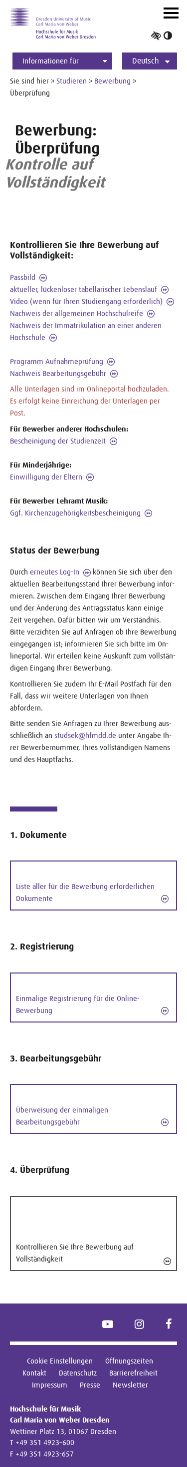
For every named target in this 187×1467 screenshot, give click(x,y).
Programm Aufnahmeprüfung (56, 361)
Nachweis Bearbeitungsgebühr (58, 373)
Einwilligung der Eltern (46, 476)
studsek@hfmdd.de (85, 735)
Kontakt (34, 1372)
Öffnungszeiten (129, 1360)
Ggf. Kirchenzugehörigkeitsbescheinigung (75, 512)
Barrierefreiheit (133, 1372)
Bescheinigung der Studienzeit (58, 440)
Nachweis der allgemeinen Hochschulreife (76, 313)
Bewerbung (112, 80)
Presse (90, 1384)
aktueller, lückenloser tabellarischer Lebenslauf (83, 289)
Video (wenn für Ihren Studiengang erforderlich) (86, 301)
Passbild (22, 277)
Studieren (71, 80)
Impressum (49, 1384)
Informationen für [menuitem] (50, 60)
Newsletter (130, 1384)
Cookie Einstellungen (60, 1360)
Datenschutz (78, 1372)
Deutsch (145, 61)
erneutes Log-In (54, 572)
